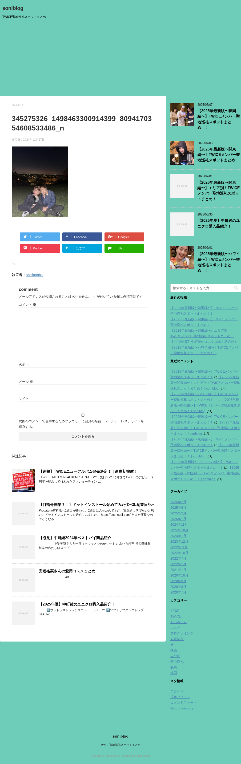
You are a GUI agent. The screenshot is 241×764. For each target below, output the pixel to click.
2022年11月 (179, 547)
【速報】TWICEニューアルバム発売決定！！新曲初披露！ (88, 471)
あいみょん (178, 622)
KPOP (174, 611)
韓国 (173, 673)
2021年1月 (178, 570)
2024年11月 (179, 524)
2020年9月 (178, 581)
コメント (27, 304)
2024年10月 (179, 530)
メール (26, 381)
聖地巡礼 (177, 661)
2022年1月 (178, 564)
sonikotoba (34, 275)
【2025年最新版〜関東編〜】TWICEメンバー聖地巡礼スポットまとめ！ (218, 154)
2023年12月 (179, 541)
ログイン (177, 691)
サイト (24, 398)
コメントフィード (183, 702)
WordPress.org (181, 708)
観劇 (173, 667)
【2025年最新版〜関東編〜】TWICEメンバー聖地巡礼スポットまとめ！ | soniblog (205, 405)
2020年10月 (179, 575)
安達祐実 (177, 639)
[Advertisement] (120, 60)
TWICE (175, 616)
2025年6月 (178, 507)
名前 (24, 364)
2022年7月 (178, 558)
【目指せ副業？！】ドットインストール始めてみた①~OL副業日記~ (96, 505)
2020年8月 (178, 587)
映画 (173, 650)
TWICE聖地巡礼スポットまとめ (120, 745)
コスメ (175, 628)
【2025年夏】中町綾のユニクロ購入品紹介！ (77, 604)
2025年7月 (178, 502)
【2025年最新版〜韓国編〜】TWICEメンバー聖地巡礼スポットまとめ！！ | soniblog (205, 450)
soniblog (12, 8)
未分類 (175, 656)
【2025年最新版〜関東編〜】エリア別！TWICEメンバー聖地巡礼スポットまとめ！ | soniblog (205, 382)
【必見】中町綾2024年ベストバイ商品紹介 (75, 538)
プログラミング (181, 633)
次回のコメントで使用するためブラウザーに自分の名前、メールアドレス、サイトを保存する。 (81, 424)
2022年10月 (179, 553)
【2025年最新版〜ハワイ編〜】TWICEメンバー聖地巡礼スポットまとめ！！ (218, 262)
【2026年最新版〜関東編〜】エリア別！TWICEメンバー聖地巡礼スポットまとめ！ (218, 190)
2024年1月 (178, 536)
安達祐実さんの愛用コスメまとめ (67, 571)
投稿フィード (180, 697)
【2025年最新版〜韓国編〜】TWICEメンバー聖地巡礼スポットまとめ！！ (218, 119)
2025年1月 (178, 519)
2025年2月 (178, 513)
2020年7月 (178, 592)
